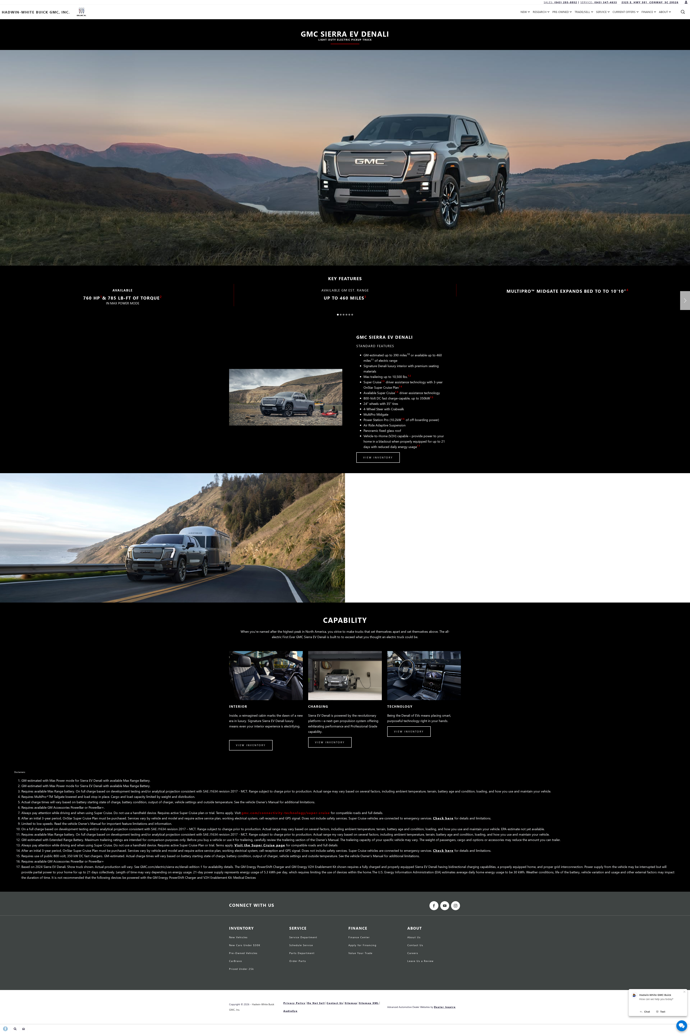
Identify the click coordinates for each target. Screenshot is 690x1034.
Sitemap (351, 1003)
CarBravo (235, 961)
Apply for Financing (362, 945)
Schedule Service (301, 945)
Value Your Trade (360, 953)
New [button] (524, 12)
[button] (683, 12)
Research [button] (539, 12)
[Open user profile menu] (686, 2)
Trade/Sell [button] (582, 12)
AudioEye (290, 1011)
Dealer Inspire (445, 1007)
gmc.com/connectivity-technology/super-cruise (286, 812)
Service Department (303, 937)
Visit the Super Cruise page (259, 845)
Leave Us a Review (420, 961)
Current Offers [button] (624, 12)
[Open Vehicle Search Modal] (15, 1028)
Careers (412, 953)
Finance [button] (647, 12)
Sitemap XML (369, 1003)
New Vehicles (238, 937)
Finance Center (359, 937)
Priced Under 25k (241, 969)
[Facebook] (433, 905)
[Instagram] (455, 905)
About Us (414, 937)
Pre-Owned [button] (560, 12)
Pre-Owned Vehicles (243, 953)
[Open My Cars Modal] (23, 1028)
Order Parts (297, 961)
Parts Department (302, 953)
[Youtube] (444, 905)
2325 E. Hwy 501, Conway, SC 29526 (650, 2)
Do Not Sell (316, 1003)
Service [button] (601, 12)
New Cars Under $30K (244, 945)
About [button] (663, 12)
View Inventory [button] (378, 457)
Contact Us (415, 945)
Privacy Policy (294, 1003)
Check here (443, 818)
